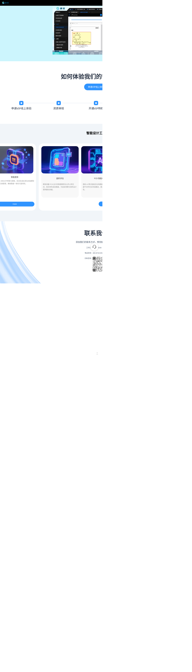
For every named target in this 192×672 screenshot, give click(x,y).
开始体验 (119, 204)
